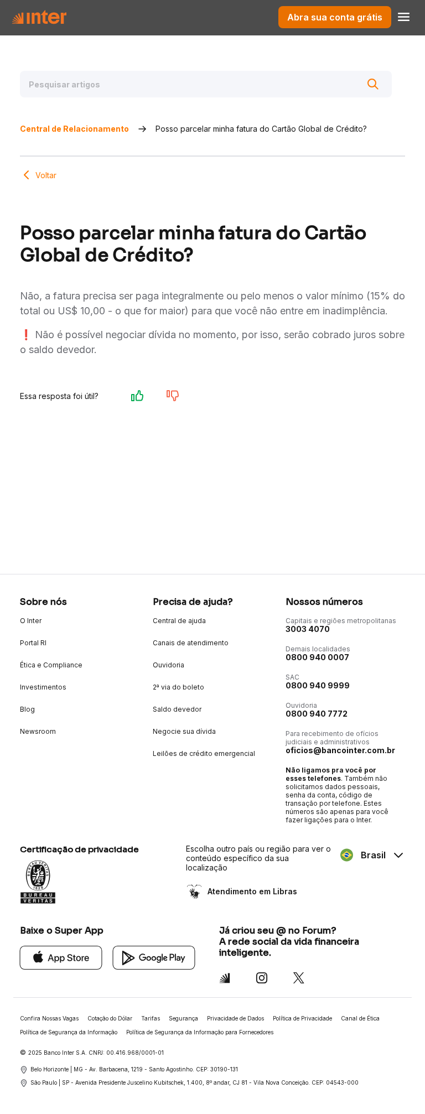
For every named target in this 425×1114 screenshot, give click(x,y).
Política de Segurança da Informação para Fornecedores (199, 1032)
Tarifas (150, 1018)
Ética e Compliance (51, 665)
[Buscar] (373, 84)
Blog (27, 709)
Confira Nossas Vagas (49, 1018)
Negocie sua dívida (184, 731)
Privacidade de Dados (235, 1018)
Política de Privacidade (302, 1018)
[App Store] (61, 957)
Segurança (183, 1018)
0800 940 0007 (317, 657)
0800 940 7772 (317, 713)
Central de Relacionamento (74, 128)
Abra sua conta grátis (334, 17)
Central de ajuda (179, 620)
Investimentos (43, 687)
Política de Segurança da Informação (68, 1032)
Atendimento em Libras (252, 891)
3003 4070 (308, 629)
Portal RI (33, 643)
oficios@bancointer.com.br (340, 750)
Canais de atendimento (191, 643)
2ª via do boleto (178, 687)
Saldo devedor (177, 709)
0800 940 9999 (318, 685)
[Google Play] (154, 957)
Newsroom (38, 731)
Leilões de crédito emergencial (204, 753)
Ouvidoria (168, 665)
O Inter (31, 620)
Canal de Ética (360, 1018)
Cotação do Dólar (109, 1018)
